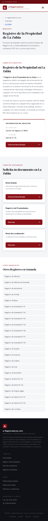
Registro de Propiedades (11, 462)
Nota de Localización (10, 466)
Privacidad (12, 516)
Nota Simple (7, 458)
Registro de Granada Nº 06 (15, 331)
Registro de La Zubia (12, 409)
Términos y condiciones (11, 489)
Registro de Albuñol (12, 276)
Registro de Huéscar (12, 355)
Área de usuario (10, 503)
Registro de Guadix (12, 349)
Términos (28, 516)
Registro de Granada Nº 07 (15, 337)
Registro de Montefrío (13, 373)
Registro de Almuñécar (13, 288)
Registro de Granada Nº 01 (15, 307)
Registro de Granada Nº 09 (15, 343)
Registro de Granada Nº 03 (15, 319)
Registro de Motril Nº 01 (14, 379)
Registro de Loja (11, 367)
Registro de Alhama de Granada (17, 282)
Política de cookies (9, 485)
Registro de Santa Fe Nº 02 (15, 403)
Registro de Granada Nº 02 (15, 313)
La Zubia (8, 24)
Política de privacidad (10, 481)
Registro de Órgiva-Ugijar (14, 391)
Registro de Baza (11, 300)
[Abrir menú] (43, 7)
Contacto (36, 516)
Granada (8, 21)
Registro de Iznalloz (12, 361)
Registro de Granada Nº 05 (15, 325)
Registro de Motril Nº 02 (14, 385)
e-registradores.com (13, 18)
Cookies (20, 516)
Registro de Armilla (12, 295)
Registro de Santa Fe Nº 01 (15, 397)
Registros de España (10, 470)
